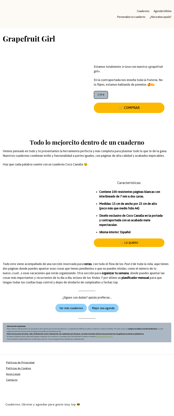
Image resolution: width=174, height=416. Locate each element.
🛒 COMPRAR (129, 108)
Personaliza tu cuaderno (131, 17)
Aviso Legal (13, 374)
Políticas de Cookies (18, 368)
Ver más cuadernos (71, 308)
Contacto (12, 380)
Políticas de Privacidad (20, 362)
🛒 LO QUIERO (129, 242)
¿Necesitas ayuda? (160, 17)
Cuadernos (143, 11)
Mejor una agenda (103, 308)
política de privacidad (104, 336)
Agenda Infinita (162, 11)
